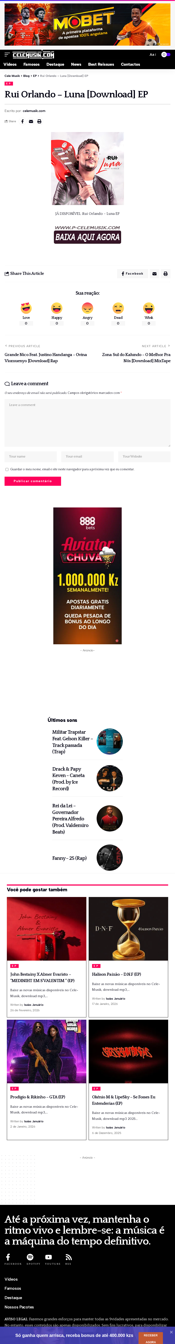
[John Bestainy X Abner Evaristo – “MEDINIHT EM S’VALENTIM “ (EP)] (46, 929)
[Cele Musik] (33, 54)
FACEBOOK (13, 1263)
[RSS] (68, 1257)
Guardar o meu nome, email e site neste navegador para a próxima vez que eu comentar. (72, 469)
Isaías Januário (33, 1004)
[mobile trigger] (8, 54)
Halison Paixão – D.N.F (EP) (116, 974)
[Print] (39, 121)
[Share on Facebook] (22, 121)
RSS (68, 1263)
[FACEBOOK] (8, 1257)
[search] (143, 55)
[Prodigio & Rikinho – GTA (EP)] (46, 1051)
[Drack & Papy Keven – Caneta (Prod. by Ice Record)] (110, 778)
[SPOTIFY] (30, 1257)
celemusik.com (34, 111)
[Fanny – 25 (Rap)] (110, 858)
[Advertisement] (87, 683)
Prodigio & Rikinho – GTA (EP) (37, 1097)
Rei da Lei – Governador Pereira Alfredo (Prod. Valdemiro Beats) (70, 819)
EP (8, 83)
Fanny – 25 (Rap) (69, 858)
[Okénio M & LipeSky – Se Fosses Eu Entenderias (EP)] (128, 1051)
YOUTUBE (53, 1263)
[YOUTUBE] (48, 1257)
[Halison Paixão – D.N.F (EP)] (128, 929)
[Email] (31, 121)
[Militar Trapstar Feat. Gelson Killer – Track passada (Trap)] (110, 741)
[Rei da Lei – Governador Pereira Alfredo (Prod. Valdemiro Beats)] (110, 818)
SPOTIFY (34, 1263)
